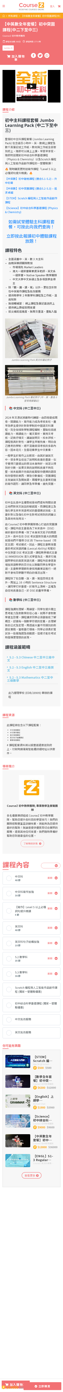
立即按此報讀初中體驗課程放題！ (31, 238)
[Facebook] (33, 55)
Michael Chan (39, 1103)
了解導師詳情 (31, 843)
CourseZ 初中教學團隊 (14, 35)
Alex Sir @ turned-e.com (41, 1064)
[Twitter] (40, 55)
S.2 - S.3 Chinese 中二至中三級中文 (31, 658)
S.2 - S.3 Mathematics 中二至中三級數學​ (30, 678)
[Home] (4, 15)
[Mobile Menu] (4, 6)
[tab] (31, 659)
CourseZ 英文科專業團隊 (43, 1163)
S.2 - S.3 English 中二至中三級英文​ (30, 668)
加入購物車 (18, 58)
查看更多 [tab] (30, 1175)
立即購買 (43, 1386)
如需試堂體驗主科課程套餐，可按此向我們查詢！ (31, 224)
